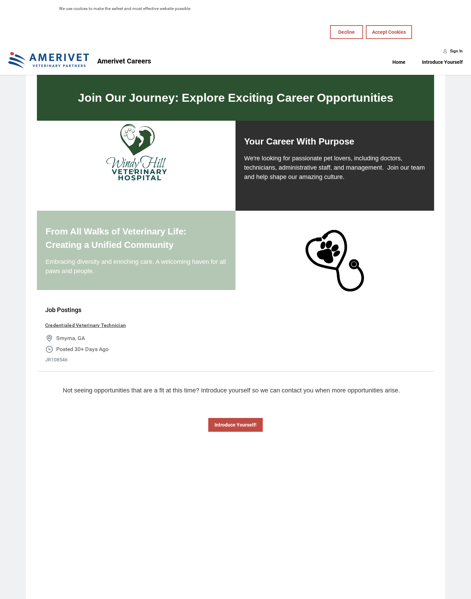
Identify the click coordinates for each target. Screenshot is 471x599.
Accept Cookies (389, 32)
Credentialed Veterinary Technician (85, 325)
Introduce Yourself (442, 62)
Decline (346, 32)
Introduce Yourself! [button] (235, 425)
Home (398, 62)
